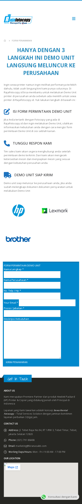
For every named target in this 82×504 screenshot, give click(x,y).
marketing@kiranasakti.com (31, 445)
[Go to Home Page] (5, 41)
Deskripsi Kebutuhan (16, 319)
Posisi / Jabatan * (14, 308)
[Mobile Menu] (73, 18)
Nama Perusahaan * (16, 280)
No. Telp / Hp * (12, 290)
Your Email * (11, 302)
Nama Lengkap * (14, 269)
